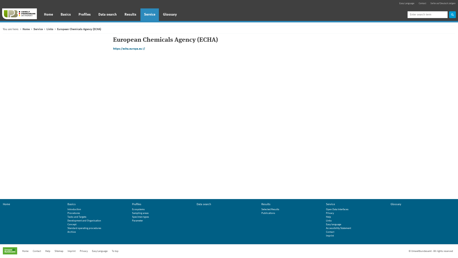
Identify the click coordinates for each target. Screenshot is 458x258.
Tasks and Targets (76, 217)
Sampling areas (140, 213)
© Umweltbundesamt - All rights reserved (431, 251)
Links (50, 29)
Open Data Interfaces (337, 209)
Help (328, 217)
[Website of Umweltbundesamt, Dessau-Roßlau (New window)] (10, 251)
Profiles (85, 14)
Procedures (73, 213)
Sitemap (59, 251)
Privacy (330, 213)
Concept (71, 224)
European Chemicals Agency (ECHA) (79, 29)
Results (130, 14)
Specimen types (140, 217)
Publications (268, 213)
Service (149, 14)
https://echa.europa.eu (127, 48)
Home (48, 14)
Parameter (137, 220)
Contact (422, 3)
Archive (71, 232)
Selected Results (270, 209)
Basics (66, 14)
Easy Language (406, 3)
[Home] (19, 13)
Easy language (333, 224)
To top (115, 251)
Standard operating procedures (84, 228)
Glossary (170, 14)
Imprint (330, 236)
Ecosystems (138, 209)
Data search (107, 14)
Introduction (74, 209)
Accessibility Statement (338, 228)
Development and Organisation (84, 220)
